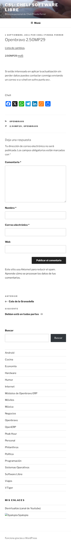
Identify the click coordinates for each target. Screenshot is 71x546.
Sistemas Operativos (17, 467)
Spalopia (23, 515)
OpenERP (10, 427)
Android (9, 352)
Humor (9, 379)
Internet (10, 386)
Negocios (10, 413)
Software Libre (13, 474)
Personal (10, 440)
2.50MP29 (16, 126)
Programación (13, 460)
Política (9, 454)
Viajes (8, 481)
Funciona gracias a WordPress (21, 538)
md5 (20, 55)
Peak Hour (11, 433)
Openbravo (17, 121)
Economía (11, 366)
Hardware (10, 373)
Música (9, 406)
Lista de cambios (15, 48)
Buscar (9, 330)
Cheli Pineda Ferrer (50, 35)
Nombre (10, 207)
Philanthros (11, 447)
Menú (37, 22)
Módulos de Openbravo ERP (21, 393)
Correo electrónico (17, 224)
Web (7, 241)
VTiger (9, 487)
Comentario (13, 162)
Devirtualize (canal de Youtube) (23, 508)
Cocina (9, 359)
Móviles (9, 399)
